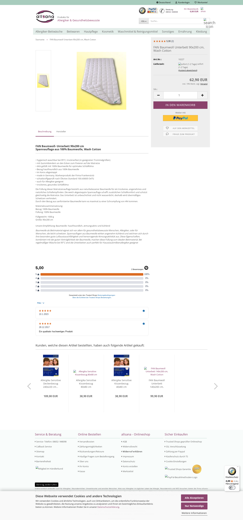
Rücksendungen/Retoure (91, 451)
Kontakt (40, 456)
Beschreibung (44, 131)
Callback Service (44, 446)
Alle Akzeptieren (194, 497)
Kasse (82, 471)
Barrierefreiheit (43, 461)
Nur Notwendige (194, 505)
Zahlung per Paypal (175, 451)
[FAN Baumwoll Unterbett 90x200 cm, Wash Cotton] (101, 80)
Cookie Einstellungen (175, 461)
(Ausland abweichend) (187, 70)
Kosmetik (108, 31)
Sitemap (40, 451)
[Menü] (238, 467)
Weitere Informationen (194, 513)
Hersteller (61, 131)
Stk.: (155, 89)
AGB (124, 441)
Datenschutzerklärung (108, 506)
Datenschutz (128, 461)
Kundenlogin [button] (183, 2)
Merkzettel (202, 2)
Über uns (83, 461)
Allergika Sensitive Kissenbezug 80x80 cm (86, 383)
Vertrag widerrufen (46, 484)
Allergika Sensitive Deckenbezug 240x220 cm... (51, 383)
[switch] (232, 488)
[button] (163, 2)
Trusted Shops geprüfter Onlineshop (183, 441)
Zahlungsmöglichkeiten (90, 446)
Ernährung (185, 31)
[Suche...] (207, 21)
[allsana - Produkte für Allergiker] (85, 16)
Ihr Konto (84, 466)
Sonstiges (168, 31)
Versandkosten (86, 441)
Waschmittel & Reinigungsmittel (138, 31)
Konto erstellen (130, 466)
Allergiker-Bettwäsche (49, 31)
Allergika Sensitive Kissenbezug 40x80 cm (121, 383)
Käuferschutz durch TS (176, 456)
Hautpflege (91, 31)
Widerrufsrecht (129, 446)
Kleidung (201, 31)
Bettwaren (73, 31)
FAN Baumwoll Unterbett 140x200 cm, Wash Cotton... (157, 384)
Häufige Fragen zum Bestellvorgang (96, 456)
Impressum (128, 456)
